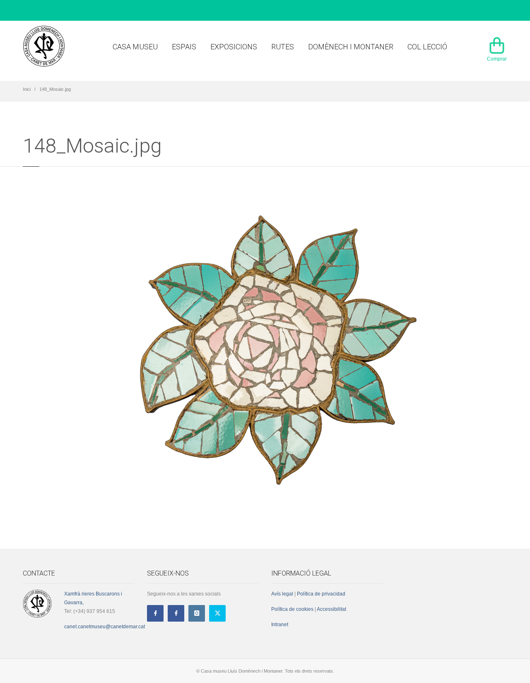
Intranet (279, 624)
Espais (184, 46)
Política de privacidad (321, 594)
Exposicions (233, 46)
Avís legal (282, 594)
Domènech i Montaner (350, 46)
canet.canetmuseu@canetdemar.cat (104, 627)
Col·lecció (427, 46)
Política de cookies (292, 609)
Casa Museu (135, 46)
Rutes (282, 46)
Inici (27, 89)
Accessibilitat (331, 609)
